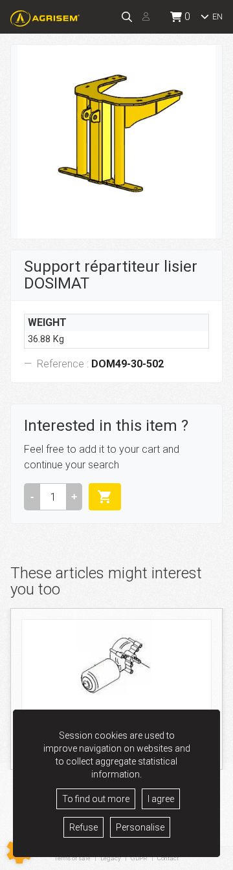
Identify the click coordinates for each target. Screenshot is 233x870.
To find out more (95, 799)
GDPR (139, 858)
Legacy (110, 858)
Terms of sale (72, 858)
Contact (168, 858)
